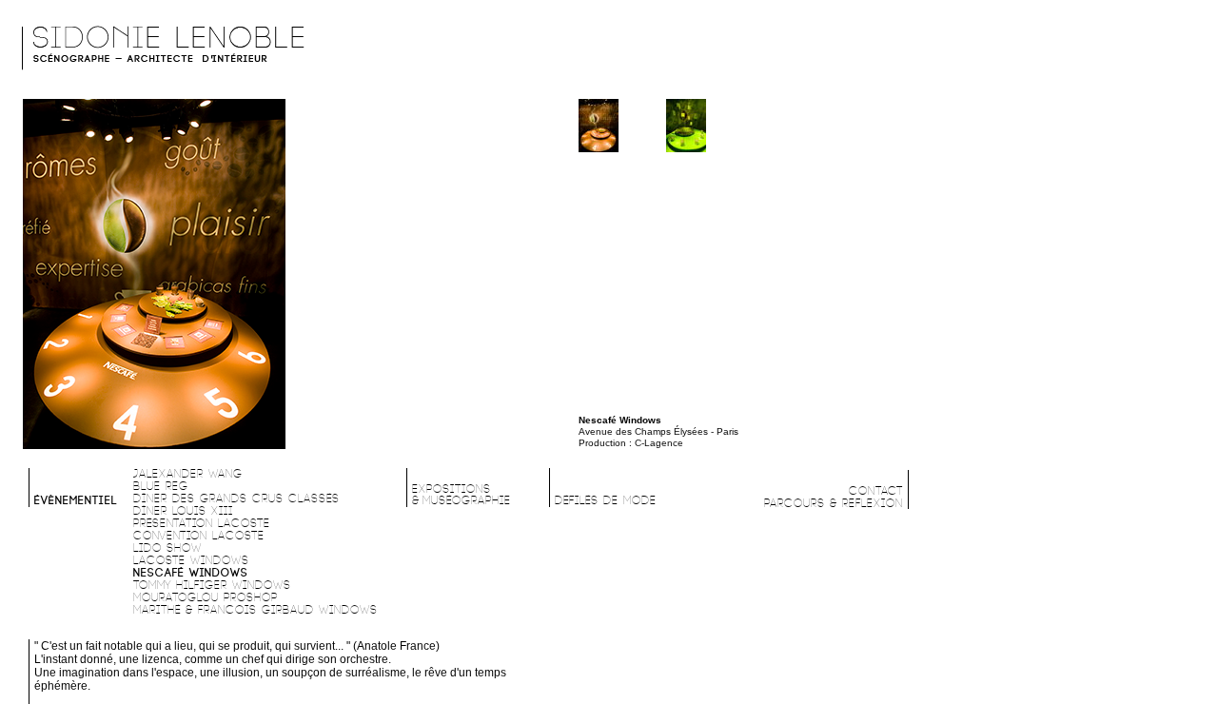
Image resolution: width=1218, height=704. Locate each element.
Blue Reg (160, 486)
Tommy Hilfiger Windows (212, 585)
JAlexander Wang (188, 474)
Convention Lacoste (199, 536)
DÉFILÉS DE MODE (606, 501)
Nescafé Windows (190, 573)
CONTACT (876, 491)
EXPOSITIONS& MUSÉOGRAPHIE (461, 495)
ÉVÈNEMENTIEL (76, 501)
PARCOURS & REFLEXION (833, 504)
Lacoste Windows (191, 561)
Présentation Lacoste (201, 524)
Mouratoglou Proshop (205, 598)
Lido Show (167, 548)
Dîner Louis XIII (183, 511)
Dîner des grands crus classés (236, 499)
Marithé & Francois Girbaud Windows (255, 610)
